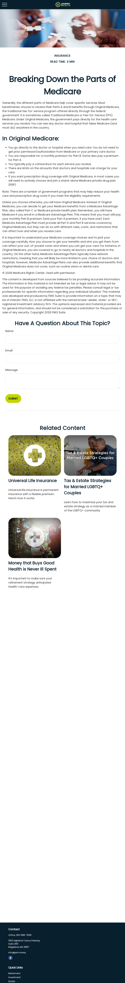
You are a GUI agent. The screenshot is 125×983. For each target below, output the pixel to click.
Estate (11, 981)
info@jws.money (17, 952)
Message (11, 370)
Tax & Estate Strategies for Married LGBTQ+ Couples (87, 487)
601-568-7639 (23, 935)
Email (8, 350)
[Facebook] (10, 958)
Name (9, 331)
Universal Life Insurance (32, 480)
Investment (14, 977)
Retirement (14, 973)
